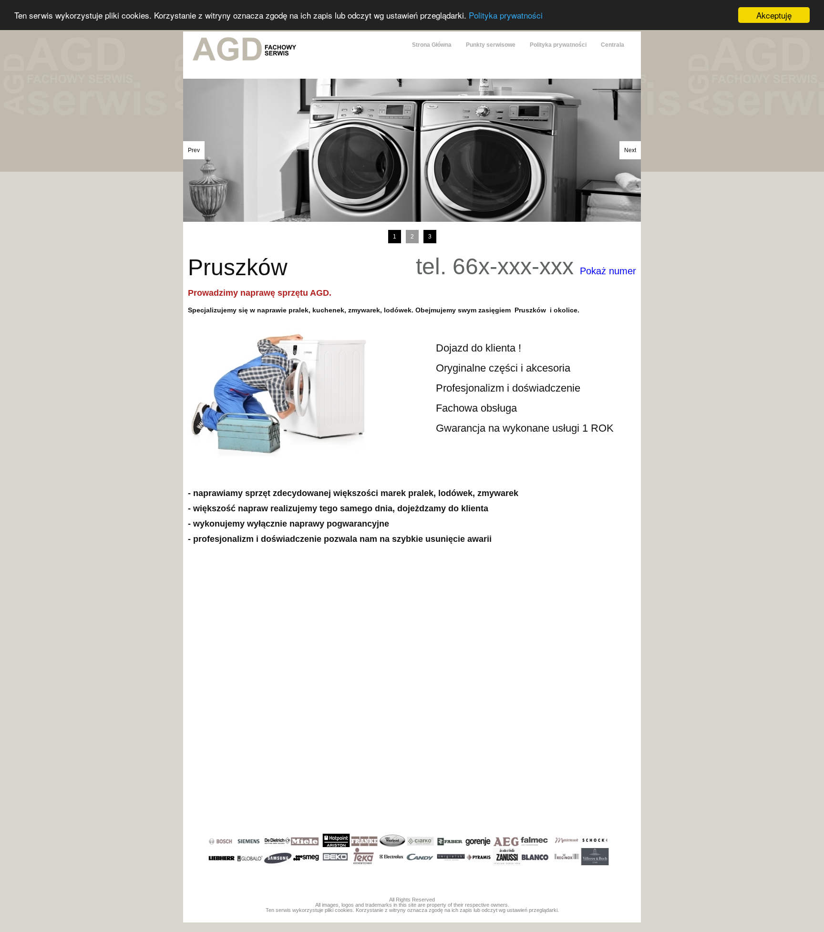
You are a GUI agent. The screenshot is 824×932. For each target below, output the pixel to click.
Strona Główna (432, 44)
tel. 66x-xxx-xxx (526, 266)
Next (630, 150)
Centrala (612, 44)
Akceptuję (774, 15)
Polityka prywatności (506, 15)
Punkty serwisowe (490, 44)
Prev (194, 150)
